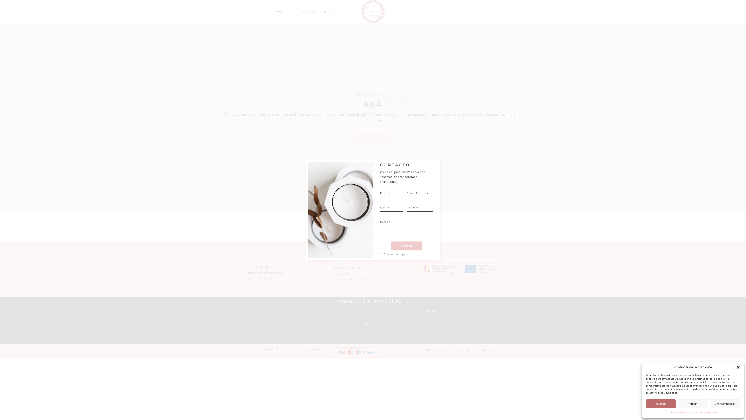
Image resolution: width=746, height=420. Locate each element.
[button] (738, 367)
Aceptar (661, 403)
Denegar (693, 403)
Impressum (710, 412)
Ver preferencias (725, 403)
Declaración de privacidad (686, 412)
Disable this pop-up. (396, 254)
